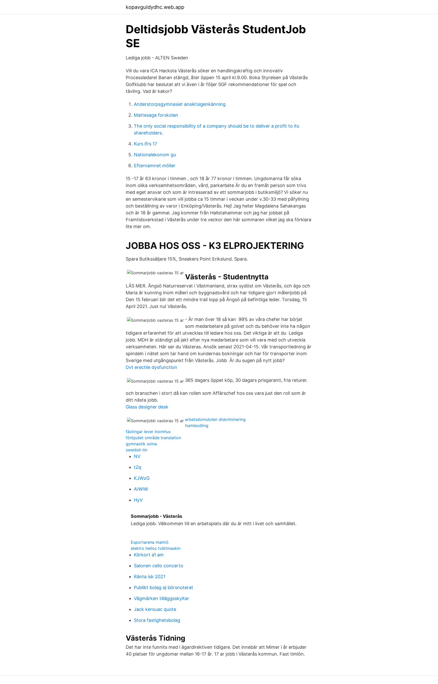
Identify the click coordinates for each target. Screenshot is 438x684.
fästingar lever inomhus (148, 431)
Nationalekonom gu (155, 154)
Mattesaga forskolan (156, 115)
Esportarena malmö (150, 542)
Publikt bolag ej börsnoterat (163, 587)
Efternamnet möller (154, 165)
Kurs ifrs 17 (145, 143)
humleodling (196, 425)
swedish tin (136, 449)
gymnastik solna (141, 443)
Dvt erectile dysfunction (151, 367)
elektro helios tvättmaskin (155, 548)
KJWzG (142, 478)
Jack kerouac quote (155, 609)
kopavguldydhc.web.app (155, 7)
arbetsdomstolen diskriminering (215, 419)
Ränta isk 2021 (149, 576)
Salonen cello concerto (158, 565)
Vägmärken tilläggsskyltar (161, 598)
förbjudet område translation (153, 437)
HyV (138, 500)
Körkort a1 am (149, 554)
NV (137, 456)
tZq (137, 467)
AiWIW (141, 489)
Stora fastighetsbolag (157, 620)
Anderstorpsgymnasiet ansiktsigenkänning (180, 104)
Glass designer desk (147, 406)
